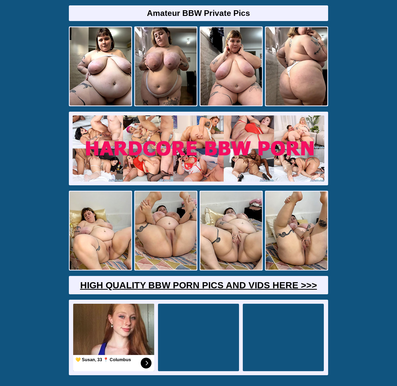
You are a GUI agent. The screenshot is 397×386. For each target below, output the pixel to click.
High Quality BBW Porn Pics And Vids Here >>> (198, 285)
